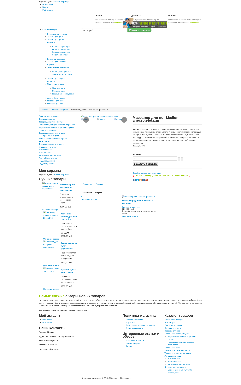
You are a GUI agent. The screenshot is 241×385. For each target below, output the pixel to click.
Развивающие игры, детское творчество (57, 124)
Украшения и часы (47, 146)
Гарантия (130, 322)
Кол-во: (137, 154)
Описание (87, 184)
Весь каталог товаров (48, 116)
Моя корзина (48, 322)
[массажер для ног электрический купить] (100, 116)
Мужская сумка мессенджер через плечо (67, 187)
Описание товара (50, 209)
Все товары (169, 322)
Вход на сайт (48, 4)
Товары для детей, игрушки (51, 121)
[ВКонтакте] (134, 180)
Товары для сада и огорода (51, 144)
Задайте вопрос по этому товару (147, 172)
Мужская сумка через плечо (68, 271)
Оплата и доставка (134, 319)
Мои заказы (47, 319)
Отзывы (99, 184)
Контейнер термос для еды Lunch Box (69, 216)
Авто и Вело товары (48, 157)
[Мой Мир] (143, 180)
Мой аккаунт (48, 9)
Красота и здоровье (59, 109)
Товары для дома (47, 118)
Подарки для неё (47, 163)
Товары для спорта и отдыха (52, 132)
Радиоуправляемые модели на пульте (56, 127)
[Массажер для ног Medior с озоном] (138, 196)
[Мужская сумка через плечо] (51, 269)
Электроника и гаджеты (49, 135)
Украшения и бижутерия (50, 155)
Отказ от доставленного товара (140, 325)
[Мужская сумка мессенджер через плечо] (50, 185)
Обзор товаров (133, 343)
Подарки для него (47, 160)
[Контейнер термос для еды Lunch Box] (51, 214)
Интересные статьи (135, 340)
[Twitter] (137, 180)
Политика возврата (134, 327)
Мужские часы (45, 149)
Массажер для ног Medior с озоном (137, 202)
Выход (45, 7)
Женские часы (45, 152)
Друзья (129, 346)
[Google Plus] (146, 180)
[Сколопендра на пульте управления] (51, 244)
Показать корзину (60, 1)
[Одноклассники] (140, 180)
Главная (45, 109)
